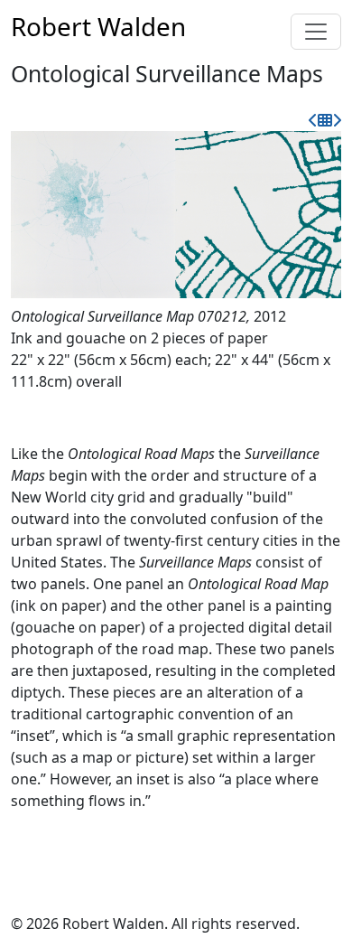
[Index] (325, 120)
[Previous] (313, 120)
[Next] (336, 120)
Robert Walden (98, 26)
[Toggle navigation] (316, 32)
